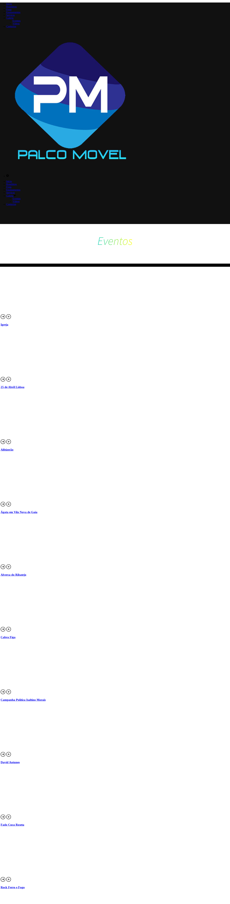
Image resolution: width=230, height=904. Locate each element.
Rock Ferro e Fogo (13, 887)
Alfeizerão (7, 449)
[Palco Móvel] (70, 170)
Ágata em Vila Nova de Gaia (19, 512)
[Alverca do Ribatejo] (8, 568)
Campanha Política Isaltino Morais (23, 699)
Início (9, 4)
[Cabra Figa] (8, 631)
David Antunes (10, 762)
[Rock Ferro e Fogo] (8, 881)
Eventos (16, 20)
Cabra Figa (8, 637)
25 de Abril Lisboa (12, 387)
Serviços (10, 15)
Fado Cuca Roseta (12, 824)
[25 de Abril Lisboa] (8, 381)
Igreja (4, 324)
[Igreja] (8, 318)
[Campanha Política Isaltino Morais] (8, 693)
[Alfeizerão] (8, 443)
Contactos (11, 26)
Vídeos (16, 23)
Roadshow (11, 6)
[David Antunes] (8, 756)
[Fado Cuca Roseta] (8, 818)
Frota (8, 9)
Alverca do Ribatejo (13, 574)
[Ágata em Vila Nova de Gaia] (8, 506)
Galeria (9, 18)
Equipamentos (13, 12)
